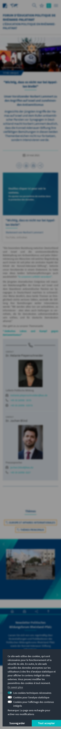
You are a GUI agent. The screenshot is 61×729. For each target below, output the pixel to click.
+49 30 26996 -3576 (20, 400)
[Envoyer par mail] (33, 165)
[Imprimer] (26, 165)
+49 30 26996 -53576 (21, 405)
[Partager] (40, 165)
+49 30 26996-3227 (20, 472)
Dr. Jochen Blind (16, 421)
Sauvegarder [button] (17, 723)
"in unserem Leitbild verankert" (35, 276)
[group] (30, 569)
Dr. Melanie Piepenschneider (24, 355)
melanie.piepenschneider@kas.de (28, 395)
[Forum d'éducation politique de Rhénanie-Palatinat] (14, 5)
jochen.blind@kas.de (21, 467)
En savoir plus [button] (15, 687)
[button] (4, 544)
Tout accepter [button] (46, 723)
